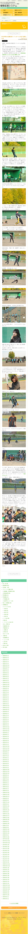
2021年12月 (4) (6, 746)
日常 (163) (5, 647)
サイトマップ (21, 912)
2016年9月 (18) (6, 867)
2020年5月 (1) (6, 782)
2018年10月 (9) (6, 819)
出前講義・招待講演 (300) (9, 591)
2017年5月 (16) (6, 852)
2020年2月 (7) (6, 788)
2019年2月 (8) (6, 811)
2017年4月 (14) (6, 854)
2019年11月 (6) (6, 794)
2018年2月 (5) (6, 835)
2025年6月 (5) (6, 672)
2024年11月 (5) (6, 684)
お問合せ (9, 912)
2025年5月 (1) (6, 674)
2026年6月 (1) (6, 655)
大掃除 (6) (5, 629)
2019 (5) (6, 608)
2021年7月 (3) (6, 755)
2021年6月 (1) (6, 757)
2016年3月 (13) (6, 879)
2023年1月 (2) (6, 725)
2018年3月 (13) (6, 833)
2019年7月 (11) (6, 802)
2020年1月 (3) (6, 790)
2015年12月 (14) (6, 885)
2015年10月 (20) (6, 889)
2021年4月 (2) (6, 761)
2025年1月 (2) (6, 680)
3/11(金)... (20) (6, 587)
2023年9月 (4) (6, 711)
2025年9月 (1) (6, 669)
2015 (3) (6, 616)
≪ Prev (10, 33)
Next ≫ (18, 33)
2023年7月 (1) (6, 715)
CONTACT (13, 0)
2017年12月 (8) (6, 838)
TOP (2, 20)
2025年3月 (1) (6, 678)
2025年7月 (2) (6, 670)
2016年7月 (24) (6, 871)
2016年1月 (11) (6, 883)
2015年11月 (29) (6, 887)
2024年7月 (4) (6, 692)
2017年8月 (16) (6, 846)
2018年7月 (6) (6, 825)
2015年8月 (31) (6, 893)
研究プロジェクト (18, 15)
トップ (6, 10)
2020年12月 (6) (6, 769)
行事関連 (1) (5, 604)
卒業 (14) (5, 643)
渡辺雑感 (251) (6, 585)
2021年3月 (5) (6, 763)
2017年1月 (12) (6, 860)
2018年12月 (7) (6, 815)
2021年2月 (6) (6, 765)
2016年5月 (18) (6, 875)
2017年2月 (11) (6, 858)
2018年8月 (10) (6, 823)
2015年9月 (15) (6, 891)
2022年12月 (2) (6, 726)
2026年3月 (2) (6, 659)
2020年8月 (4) (6, 777)
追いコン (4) (6, 633)
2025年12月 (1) (6, 665)
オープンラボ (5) (7, 606)
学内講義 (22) (6, 599)
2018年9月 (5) (6, 821)
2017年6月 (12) (6, 850)
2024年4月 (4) (6, 697)
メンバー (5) (6, 639)
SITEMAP (25, 0)
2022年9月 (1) (6, 732)
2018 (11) (6, 610)
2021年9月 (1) (6, 752)
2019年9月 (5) (6, 798)
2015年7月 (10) (6, 894)
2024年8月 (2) (6, 690)
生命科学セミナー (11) (8, 601)
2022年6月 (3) (6, 736)
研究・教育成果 (18, 12)
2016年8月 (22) (6, 869)
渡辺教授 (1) (6, 637)
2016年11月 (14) (6, 864)
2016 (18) (6, 614)
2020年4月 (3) (6, 784)
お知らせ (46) (5, 645)
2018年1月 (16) (6, 837)
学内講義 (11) (5, 597)
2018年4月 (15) (6, 831)
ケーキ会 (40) (6, 618)
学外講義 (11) (5, 595)
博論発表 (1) (6, 628)
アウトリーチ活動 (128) (8, 589)
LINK (9, 0)
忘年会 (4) (5, 631)
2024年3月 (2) (6, 699)
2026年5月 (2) (6, 657)
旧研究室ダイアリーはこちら (14, 907)
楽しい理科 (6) (6, 624)
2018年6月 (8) (6, 827)
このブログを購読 (14, 903)
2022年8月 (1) (6, 734)
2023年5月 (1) (6, 719)
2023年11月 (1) (6, 707)
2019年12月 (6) (6, 792)
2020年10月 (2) (6, 773)
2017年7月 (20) (6, 848)
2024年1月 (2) (6, 703)
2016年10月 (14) (6, 865)
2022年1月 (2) (6, 744)
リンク (5, 912)
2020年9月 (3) (6, 775)
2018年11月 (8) (6, 817)
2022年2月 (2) (6, 742)
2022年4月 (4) (6, 738)
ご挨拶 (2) (5, 635)
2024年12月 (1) (6, 682)
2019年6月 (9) (6, 804)
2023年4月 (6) (6, 721)
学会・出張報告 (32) (7, 602)
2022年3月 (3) (6, 740)
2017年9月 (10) (6, 844)
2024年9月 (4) (6, 688)
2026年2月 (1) (6, 661)
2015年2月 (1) (6, 898)
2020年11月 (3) (6, 771)
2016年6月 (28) (6, 873)
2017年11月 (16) (6, 840)
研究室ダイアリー (6, 15)
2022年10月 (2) (6, 730)
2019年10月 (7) (6, 796)
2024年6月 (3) (6, 694)
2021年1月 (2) (6, 767)
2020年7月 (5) (6, 779)
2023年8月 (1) (6, 713)
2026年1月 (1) (6, 663)
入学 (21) (5, 641)
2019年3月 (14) (6, 809)
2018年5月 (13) (6, 829)
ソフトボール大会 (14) (8, 622)
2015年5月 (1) (6, 896)
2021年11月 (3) (6, 748)
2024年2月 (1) (6, 701)
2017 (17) (6, 612)
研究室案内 (6, 12)
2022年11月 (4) (6, 728)
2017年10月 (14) (6, 842)
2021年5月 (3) (6, 759)
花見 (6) (5, 620)
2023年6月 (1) (6, 717)
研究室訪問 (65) (6, 593)
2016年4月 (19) (6, 877)
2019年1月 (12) (6, 813)
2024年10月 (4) (6, 686)
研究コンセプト (18, 10)
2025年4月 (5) (6, 676)
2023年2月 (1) (6, 723)
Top (14, 33)
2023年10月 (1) (6, 709)
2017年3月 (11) (6, 856)
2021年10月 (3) (6, 750)
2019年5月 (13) (6, 806)
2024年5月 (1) (6, 696)
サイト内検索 (15, 912)
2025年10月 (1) (6, 667)
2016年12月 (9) (6, 862)
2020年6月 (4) (6, 780)
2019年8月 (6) (6, 800)
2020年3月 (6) (6, 786)
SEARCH (20, 0)
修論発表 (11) (6, 626)
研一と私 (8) (5, 583)
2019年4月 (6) (6, 808)
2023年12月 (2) (6, 705)
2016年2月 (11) (6, 881)
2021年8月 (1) (6, 753)
